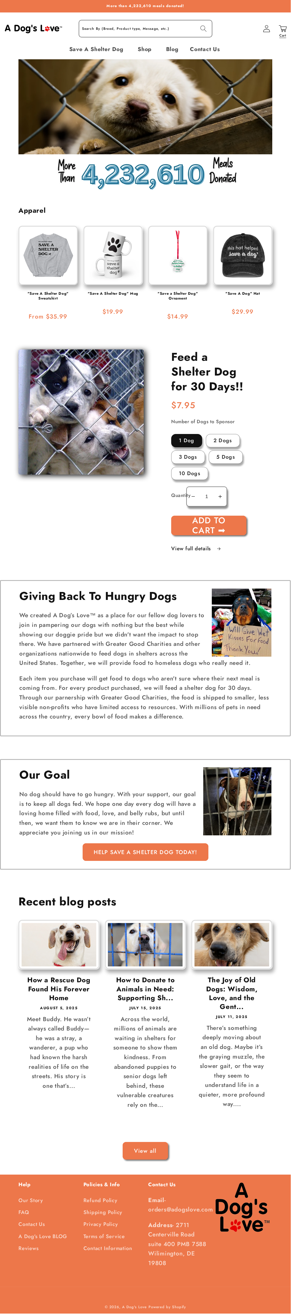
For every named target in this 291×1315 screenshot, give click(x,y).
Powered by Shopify (167, 1307)
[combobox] (145, 28)
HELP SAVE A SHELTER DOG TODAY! (145, 852)
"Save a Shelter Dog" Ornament (178, 296)
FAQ (23, 1212)
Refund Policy (100, 1200)
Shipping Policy (103, 1212)
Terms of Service (104, 1236)
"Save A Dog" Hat (242, 293)
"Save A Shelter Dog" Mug (113, 293)
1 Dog (186, 440)
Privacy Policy (100, 1224)
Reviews (28, 1248)
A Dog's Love (134, 1307)
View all (145, 1151)
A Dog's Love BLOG (42, 1236)
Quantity (178, 495)
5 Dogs (225, 457)
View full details (192, 548)
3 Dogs (188, 457)
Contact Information (107, 1248)
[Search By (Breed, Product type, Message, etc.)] (203, 28)
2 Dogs (222, 440)
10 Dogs (189, 473)
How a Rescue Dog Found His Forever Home (59, 988)
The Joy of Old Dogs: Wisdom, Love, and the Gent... (232, 993)
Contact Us (31, 1224)
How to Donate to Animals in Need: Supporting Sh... (145, 988)
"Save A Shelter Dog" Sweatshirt (48, 296)
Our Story (30, 1200)
